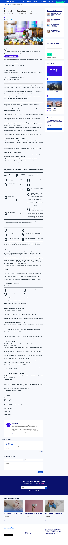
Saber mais (50, 1)
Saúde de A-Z (35, 1)
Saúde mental (43, 1)
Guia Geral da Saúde (28, 533)
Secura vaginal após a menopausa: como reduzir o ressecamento (55, 31)
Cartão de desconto (28, 529)
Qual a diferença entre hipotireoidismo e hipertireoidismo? (55, 25)
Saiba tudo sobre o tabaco (52, 108)
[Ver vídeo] (54, 71)
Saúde (26, 531)
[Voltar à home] (9, 527)
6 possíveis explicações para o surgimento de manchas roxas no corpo (56, 14)
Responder (41, 451)
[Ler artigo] (48, 14)
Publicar (40, 472)
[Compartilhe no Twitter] (6, 19)
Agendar (54, 128)
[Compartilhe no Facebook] (4, 19)
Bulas (10, 4)
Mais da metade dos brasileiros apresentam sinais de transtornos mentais (53, 92)
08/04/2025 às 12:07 (9, 444)
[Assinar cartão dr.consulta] (11, 56)
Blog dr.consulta (6, 4)
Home (24, 1)
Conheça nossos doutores (16, 433)
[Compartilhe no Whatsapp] (7, 19)
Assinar (49, 54)
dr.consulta (49, 110)
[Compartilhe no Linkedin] (11, 19)
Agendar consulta (60, 1)
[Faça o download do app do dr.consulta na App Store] (11, 535)
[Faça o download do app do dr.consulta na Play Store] (6, 535)
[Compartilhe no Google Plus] (9, 19)
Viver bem (29, 1)
